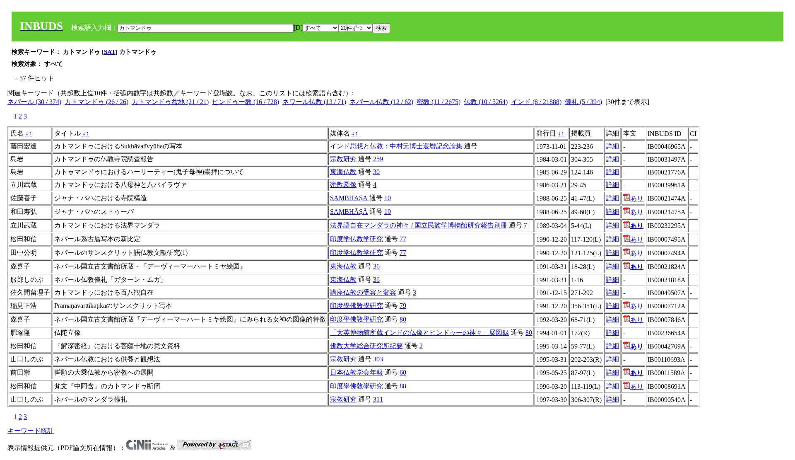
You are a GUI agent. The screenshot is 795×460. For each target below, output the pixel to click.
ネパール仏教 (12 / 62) (381, 101)
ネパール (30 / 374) (34, 101)
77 (403, 238)
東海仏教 (343, 171)
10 (387, 197)
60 (403, 372)
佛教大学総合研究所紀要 (366, 345)
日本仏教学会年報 (356, 372)
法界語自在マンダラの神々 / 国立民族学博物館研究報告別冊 (418, 225)
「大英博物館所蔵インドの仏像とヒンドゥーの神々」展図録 (419, 332)
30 (376, 171)
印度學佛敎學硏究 (356, 305)
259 (378, 158)
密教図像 (343, 184)
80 (403, 319)
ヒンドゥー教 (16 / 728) (245, 101)
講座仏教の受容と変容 (363, 292)
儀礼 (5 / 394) (583, 101)
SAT (110, 51)
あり (636, 198)
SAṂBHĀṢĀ (349, 197)
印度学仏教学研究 (356, 238)
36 (376, 266)
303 (378, 359)
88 (403, 386)
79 (403, 305)
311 (378, 399)
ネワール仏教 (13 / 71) (314, 101)
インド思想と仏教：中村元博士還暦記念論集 (396, 146)
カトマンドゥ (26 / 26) (96, 101)
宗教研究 (343, 158)
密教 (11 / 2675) (438, 101)
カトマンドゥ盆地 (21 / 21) (170, 101)
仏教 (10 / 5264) (486, 101)
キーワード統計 (30, 430)
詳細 (612, 146)
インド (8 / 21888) (536, 101)
